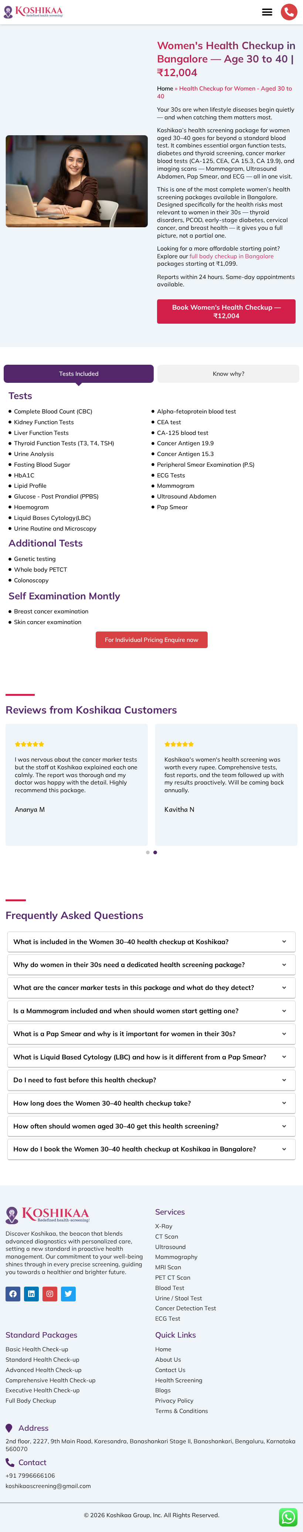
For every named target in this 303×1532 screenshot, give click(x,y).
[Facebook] (13, 1294)
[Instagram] (49, 1294)
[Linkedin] (31, 1294)
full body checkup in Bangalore (232, 256)
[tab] (79, 374)
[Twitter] (68, 1294)
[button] (267, 12)
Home (165, 88)
